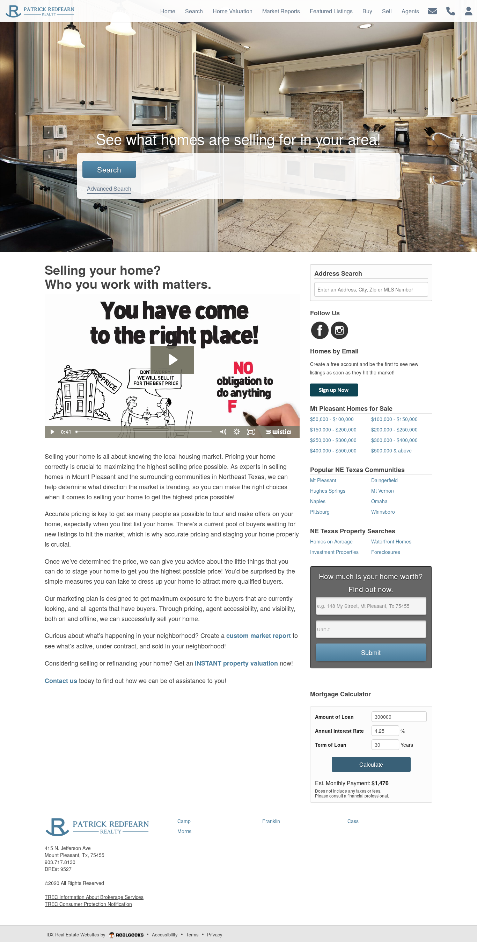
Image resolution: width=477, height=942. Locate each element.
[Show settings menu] (237, 432)
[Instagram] (339, 329)
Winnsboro (383, 511)
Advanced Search (109, 188)
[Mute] (223, 432)
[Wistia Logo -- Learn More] (279, 432)
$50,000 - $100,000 (332, 418)
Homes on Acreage (331, 541)
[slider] (144, 432)
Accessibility (165, 934)
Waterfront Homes (391, 541)
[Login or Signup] (468, 10)
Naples (317, 501)
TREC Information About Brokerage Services (94, 896)
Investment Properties (334, 551)
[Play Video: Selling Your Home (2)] (172, 360)
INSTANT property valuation (236, 663)
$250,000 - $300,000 (333, 439)
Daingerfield (384, 480)
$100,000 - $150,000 (394, 418)
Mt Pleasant (323, 480)
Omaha (379, 501)
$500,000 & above (391, 450)
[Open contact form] (432, 10)
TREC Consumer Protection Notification (88, 903)
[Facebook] (320, 329)
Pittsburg (320, 511)
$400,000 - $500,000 (333, 450)
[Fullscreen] (251, 432)
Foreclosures (385, 551)
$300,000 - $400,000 (394, 439)
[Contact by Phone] (450, 10)
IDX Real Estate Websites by (76, 934)
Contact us (61, 680)
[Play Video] (52, 432)
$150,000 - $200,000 (333, 429)
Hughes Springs (327, 490)
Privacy (214, 934)
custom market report (258, 635)
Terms (192, 934)
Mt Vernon (382, 490)
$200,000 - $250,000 (394, 429)
